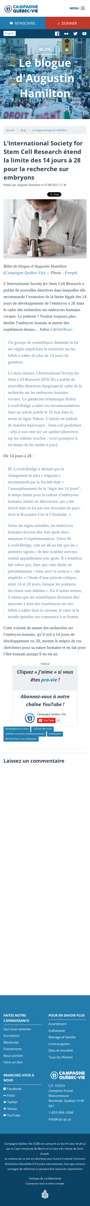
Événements (12, 1049)
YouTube (13, 1115)
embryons (55, 733)
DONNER (69, 23)
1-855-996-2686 (60, 1112)
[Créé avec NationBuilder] (45, 1194)
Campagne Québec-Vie (24, 272)
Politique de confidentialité (45, 1178)
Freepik (71, 272)
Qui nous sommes (17, 1029)
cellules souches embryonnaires (24, 733)
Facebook (14, 1088)
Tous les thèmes (60, 1057)
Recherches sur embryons (21, 738)
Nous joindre (13, 1055)
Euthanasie (56, 1030)
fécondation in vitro (17, 728)
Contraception (59, 1044)
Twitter (12, 1102)
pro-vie (49, 679)
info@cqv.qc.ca (59, 1119)
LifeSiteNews (61, 329)
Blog (23, 130)
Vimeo (12, 1108)
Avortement (57, 1024)
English (9, 33)
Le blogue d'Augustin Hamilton (49, 130)
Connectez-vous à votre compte (45, 1183)
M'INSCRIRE (24, 23)
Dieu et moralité (60, 1050)
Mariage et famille (62, 1037)
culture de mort (42, 728)
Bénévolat (11, 1042)
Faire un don (12, 1062)
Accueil (10, 130)
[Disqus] (45, 820)
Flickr (11, 1095)
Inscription (11, 1035)
